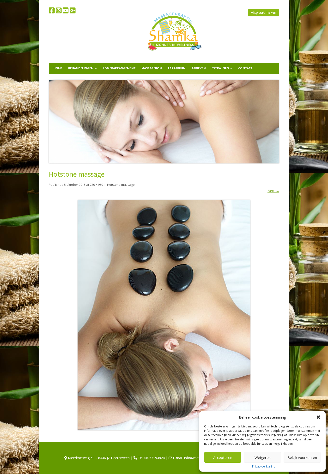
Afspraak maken (263, 12)
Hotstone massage (121, 184)
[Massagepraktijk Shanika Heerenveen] (173, 55)
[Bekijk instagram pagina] (59, 10)
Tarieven (198, 68)
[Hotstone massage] (164, 315)
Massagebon (151, 68)
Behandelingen (80, 68)
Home (58, 68)
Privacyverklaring (263, 466)
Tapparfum (177, 68)
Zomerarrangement (119, 68)
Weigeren (263, 457)
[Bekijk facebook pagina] (52, 10)
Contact (245, 68)
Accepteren (222, 457)
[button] (318, 417)
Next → (273, 190)
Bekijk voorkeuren (302, 457)
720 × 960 (96, 184)
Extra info (220, 68)
